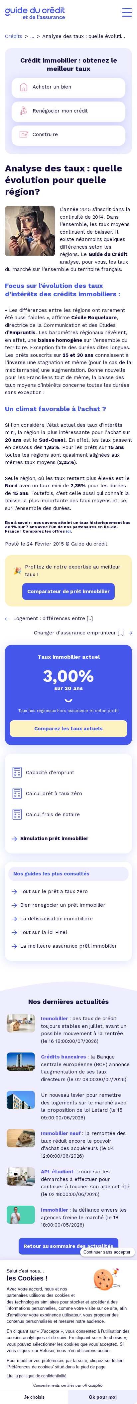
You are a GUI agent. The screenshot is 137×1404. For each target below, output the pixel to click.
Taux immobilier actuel (69, 657)
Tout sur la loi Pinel (43, 932)
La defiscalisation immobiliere (56, 919)
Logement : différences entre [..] (53, 618)
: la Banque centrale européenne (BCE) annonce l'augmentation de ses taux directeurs (85, 1068)
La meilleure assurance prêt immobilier (68, 946)
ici (68, 531)
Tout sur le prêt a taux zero (54, 891)
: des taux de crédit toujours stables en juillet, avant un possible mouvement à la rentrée (83, 1026)
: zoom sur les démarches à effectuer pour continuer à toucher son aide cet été (85, 1179)
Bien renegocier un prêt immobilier (62, 905)
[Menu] (127, 12)
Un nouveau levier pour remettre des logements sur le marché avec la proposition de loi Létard (83, 1102)
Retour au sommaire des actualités (68, 1246)
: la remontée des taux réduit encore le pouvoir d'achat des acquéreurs (83, 1140)
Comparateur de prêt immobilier (68, 591)
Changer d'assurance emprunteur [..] (79, 633)
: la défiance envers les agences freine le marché (84, 1214)
